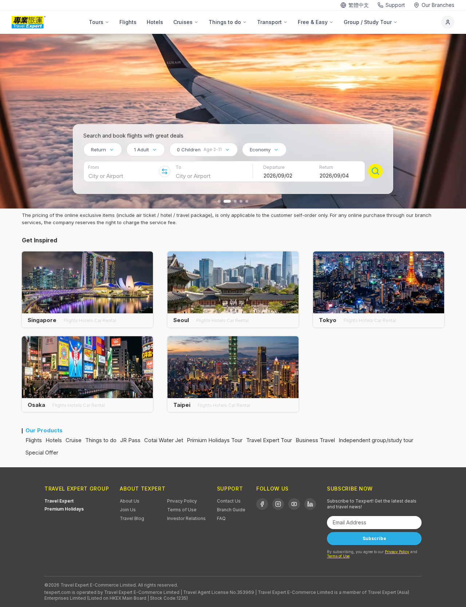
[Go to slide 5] (246, 201)
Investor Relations (186, 518)
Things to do (225, 22)
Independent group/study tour (376, 440)
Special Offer (41, 452)
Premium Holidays (64, 509)
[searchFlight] (375, 171)
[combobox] (102, 149)
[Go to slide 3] (235, 201)
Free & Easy (313, 22)
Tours (96, 22)
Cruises (183, 22)
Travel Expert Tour (269, 440)
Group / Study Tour (368, 22)
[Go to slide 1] (219, 201)
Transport (269, 22)
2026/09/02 (278, 175)
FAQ (221, 518)
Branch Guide (231, 509)
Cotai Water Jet (163, 440)
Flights (128, 22)
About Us (129, 501)
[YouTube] (294, 504)
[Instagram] (278, 504)
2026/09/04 (334, 175)
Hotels (155, 22)
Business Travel (315, 440)
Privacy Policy (182, 501)
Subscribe (374, 538)
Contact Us (229, 501)
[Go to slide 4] (241, 201)
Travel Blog (132, 518)
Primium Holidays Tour (214, 440)
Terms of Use (182, 509)
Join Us (128, 509)
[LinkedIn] (310, 504)
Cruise (74, 440)
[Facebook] (262, 504)
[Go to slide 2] (227, 201)
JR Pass (130, 440)
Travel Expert (59, 501)
